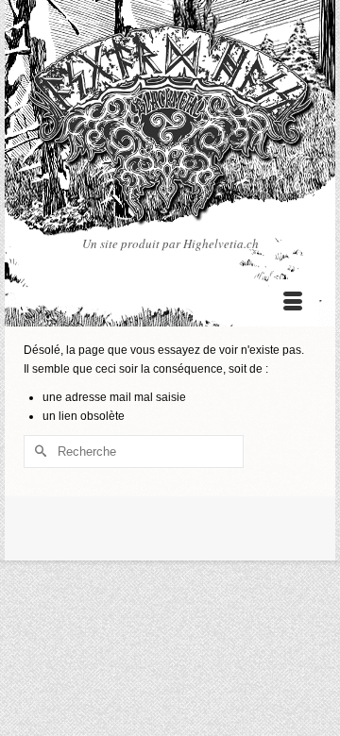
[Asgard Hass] (170, 129)
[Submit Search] (38, 451)
